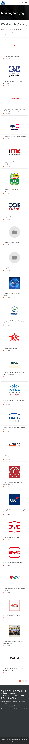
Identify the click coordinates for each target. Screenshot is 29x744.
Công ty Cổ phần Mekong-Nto (11, 242)
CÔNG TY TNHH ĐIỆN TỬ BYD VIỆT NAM (14, 563)
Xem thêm (14, 41)
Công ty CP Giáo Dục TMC (10, 348)
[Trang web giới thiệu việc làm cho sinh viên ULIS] (3, 2)
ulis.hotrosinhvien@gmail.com (13, 705)
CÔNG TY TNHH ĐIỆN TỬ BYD (11, 537)
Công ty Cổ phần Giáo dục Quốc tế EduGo (14, 136)
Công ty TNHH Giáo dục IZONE (11, 616)
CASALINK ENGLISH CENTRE (11, 56)
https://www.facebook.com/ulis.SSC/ (16, 709)
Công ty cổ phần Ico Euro (9, 217)
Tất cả (2, 29)
